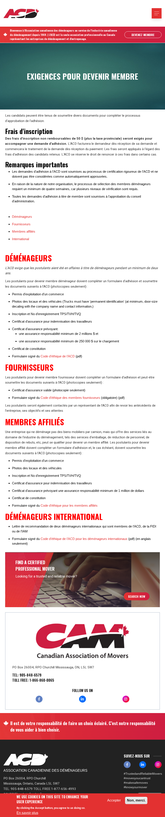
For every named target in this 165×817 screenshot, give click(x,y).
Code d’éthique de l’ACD (58, 356)
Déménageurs (22, 216)
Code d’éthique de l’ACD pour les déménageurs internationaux (84, 539)
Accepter (114, 800)
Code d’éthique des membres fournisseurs (70, 397)
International (20, 239)
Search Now (136, 596)
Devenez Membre (142, 34)
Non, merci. (136, 800)
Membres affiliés (23, 231)
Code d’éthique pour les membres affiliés (69, 505)
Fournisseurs (21, 224)
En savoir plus (27, 813)
